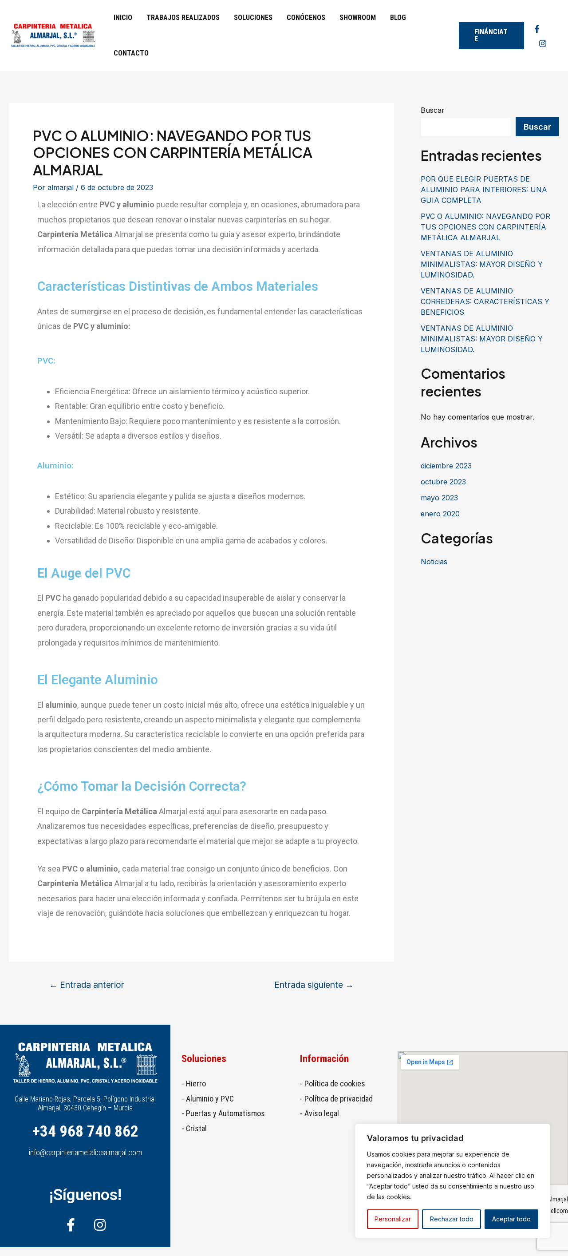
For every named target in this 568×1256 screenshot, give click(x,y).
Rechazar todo (451, 1219)
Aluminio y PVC (210, 1098)
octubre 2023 (443, 481)
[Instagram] (543, 44)
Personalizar (393, 1219)
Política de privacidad (338, 1098)
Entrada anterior (86, 985)
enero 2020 (440, 513)
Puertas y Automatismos (225, 1113)
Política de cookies (334, 1083)
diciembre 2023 (446, 465)
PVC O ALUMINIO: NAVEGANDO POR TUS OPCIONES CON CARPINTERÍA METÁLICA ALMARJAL (485, 227)
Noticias (434, 561)
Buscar (433, 110)
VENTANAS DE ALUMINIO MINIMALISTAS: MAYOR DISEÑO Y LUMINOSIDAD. (482, 264)
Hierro (196, 1083)
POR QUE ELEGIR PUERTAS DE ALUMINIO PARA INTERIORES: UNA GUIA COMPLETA (484, 189)
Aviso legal (321, 1113)
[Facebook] (537, 29)
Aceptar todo (511, 1219)
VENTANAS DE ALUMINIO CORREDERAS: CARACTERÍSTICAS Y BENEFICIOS (485, 301)
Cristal (196, 1128)
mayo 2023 (439, 497)
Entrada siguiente (314, 985)
